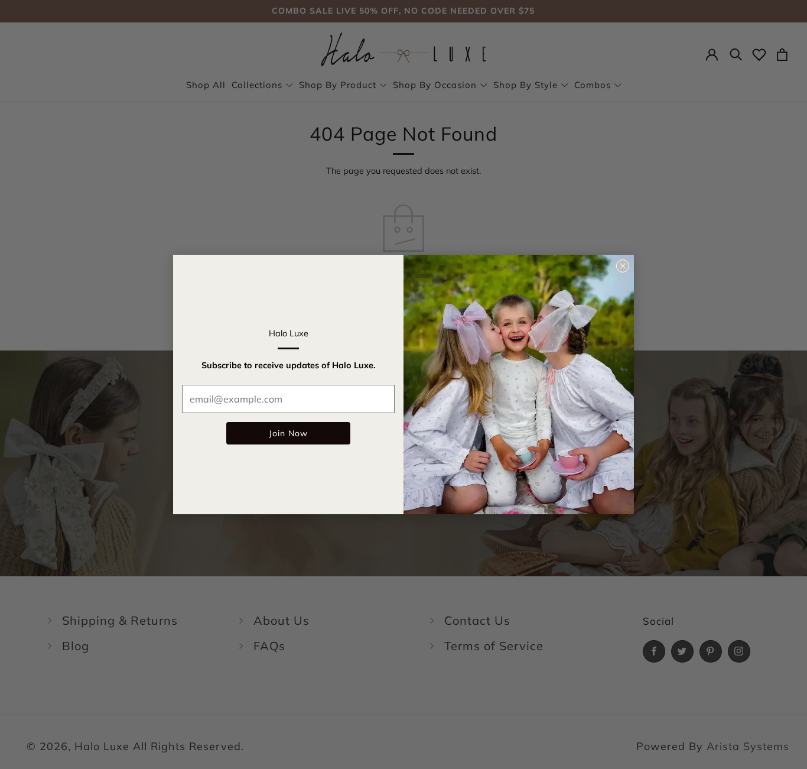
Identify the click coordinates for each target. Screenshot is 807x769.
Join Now (288, 433)
